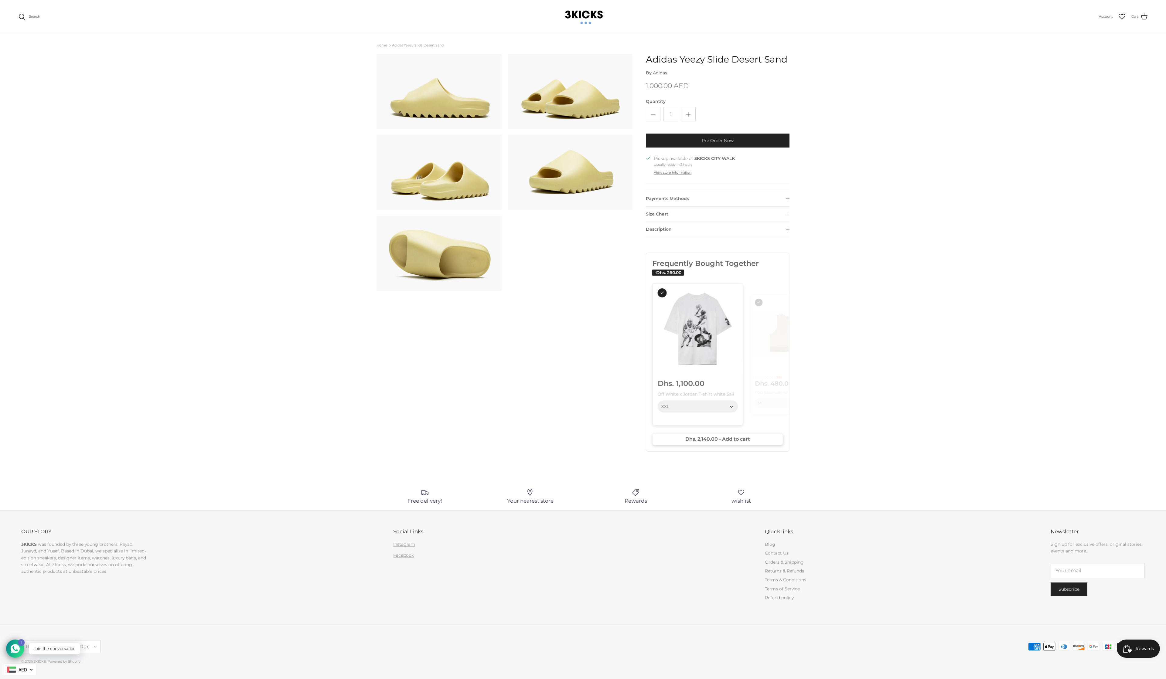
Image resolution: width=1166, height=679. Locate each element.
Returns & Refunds (784, 571)
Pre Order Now (718, 140)
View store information (672, 172)
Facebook (403, 555)
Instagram (404, 544)
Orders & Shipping (784, 562)
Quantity (656, 101)
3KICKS (40, 661)
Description (659, 229)
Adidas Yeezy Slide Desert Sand (418, 45)
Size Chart (657, 214)
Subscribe (1069, 589)
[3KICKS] (583, 17)
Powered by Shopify (63, 661)
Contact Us (777, 553)
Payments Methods (667, 198)
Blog (770, 544)
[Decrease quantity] (653, 114)
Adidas (660, 73)
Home (382, 45)
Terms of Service (782, 589)
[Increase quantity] (688, 114)
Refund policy (779, 597)
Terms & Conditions (785, 579)
